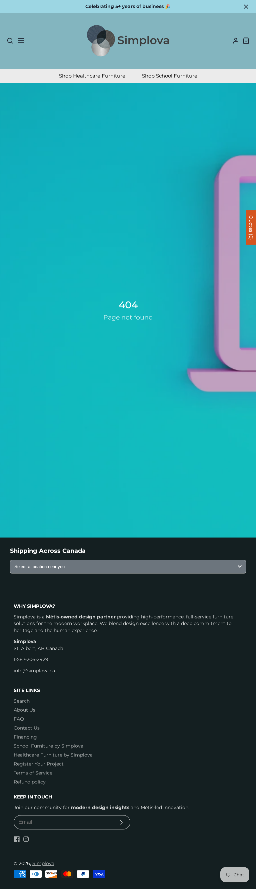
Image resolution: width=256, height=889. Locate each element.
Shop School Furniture (169, 76)
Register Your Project (39, 764)
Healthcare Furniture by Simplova (53, 755)
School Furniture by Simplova (48, 746)
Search (22, 701)
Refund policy (30, 781)
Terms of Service (33, 773)
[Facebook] (17, 839)
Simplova (43, 863)
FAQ (19, 719)
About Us (24, 710)
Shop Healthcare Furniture (92, 76)
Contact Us (27, 728)
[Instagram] (26, 839)
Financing (25, 737)
